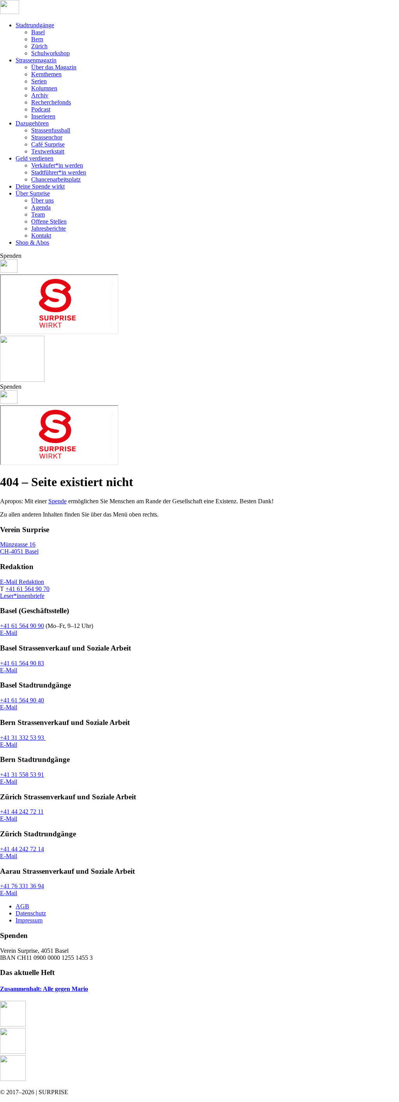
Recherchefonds (51, 102)
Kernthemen (46, 74)
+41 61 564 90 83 (22, 663)
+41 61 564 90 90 (22, 625)
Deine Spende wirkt (40, 186)
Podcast (40, 109)
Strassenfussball (50, 130)
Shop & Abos (32, 242)
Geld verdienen (34, 158)
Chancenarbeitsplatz (56, 179)
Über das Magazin (53, 67)
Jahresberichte (48, 228)
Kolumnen (44, 88)
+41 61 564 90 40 (22, 700)
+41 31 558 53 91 (22, 774)
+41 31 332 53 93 (23, 737)
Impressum (29, 920)
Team (38, 214)
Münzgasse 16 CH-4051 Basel (19, 548)
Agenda (41, 207)
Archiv (39, 95)
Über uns (42, 200)
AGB (22, 906)
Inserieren (43, 116)
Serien (39, 81)
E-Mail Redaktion (22, 581)
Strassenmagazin (36, 60)
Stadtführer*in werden (58, 172)
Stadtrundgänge (35, 25)
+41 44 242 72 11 (22, 811)
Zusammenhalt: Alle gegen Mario (44, 989)
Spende (57, 501)
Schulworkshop (50, 53)
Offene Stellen (49, 221)
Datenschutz (31, 913)
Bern (37, 39)
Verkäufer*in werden (57, 165)
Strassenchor (46, 137)
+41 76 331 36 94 (22, 886)
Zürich (39, 46)
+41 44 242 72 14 (22, 849)
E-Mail (8, 632)
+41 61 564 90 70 (27, 588)
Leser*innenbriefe (22, 595)
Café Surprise (48, 144)
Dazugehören (32, 123)
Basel (38, 32)
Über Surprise (33, 193)
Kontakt (41, 235)
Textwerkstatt (47, 151)
